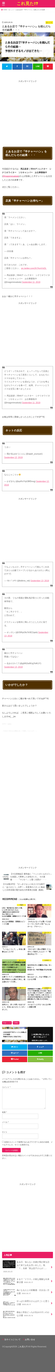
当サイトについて (12, 1339)
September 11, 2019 (31, 282)
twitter (9, 724)
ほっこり (8, 1023)
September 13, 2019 (40, 581)
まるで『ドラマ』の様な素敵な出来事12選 (33, 1280)
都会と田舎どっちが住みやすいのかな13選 (33, 1314)
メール (5, 1122)
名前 (4, 1112)
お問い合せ (30, 1339)
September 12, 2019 (13, 457)
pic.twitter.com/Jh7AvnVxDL (33, 268)
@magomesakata (11, 176)
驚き (17, 1023)
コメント (6, 1087)
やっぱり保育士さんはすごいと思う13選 (33, 1302)
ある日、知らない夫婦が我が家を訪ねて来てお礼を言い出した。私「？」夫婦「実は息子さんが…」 (26, 1267)
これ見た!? (27, 3)
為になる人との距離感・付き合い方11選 (33, 1291)
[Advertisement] (27, 111)
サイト (4, 1132)
